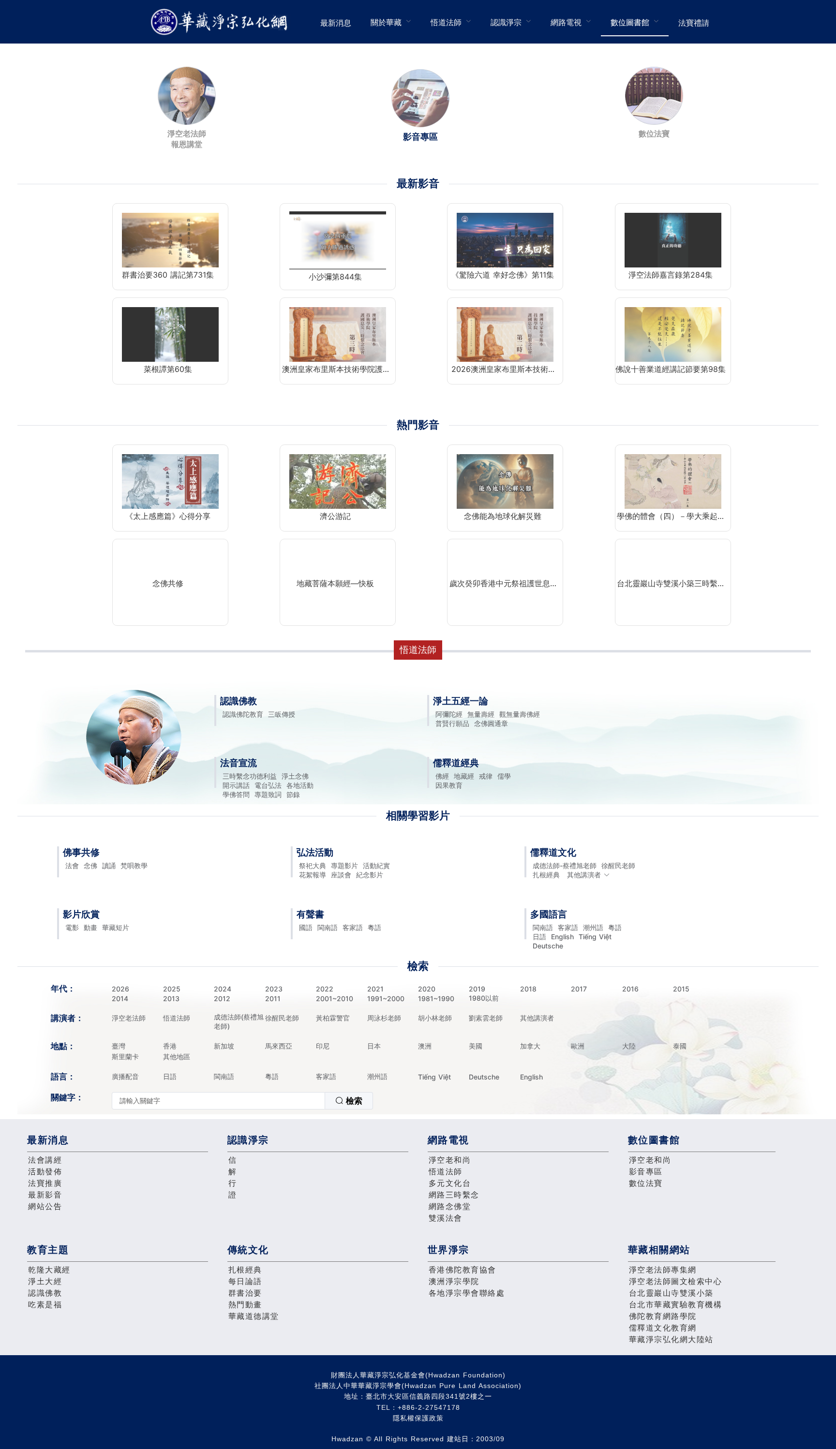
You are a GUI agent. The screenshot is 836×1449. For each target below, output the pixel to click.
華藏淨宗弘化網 (221, 22)
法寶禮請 (693, 23)
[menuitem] (336, 21)
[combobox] (242, 1100)
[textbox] (218, 1100)
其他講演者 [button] (584, 875)
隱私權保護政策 (418, 1418)
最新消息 (335, 23)
